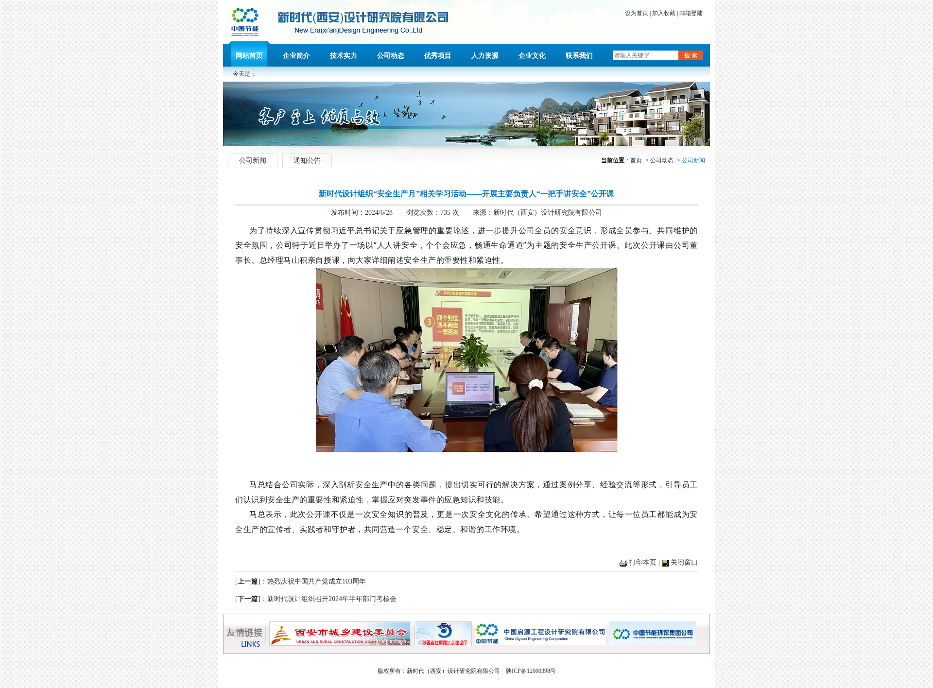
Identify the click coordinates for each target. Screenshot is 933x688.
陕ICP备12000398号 (531, 671)
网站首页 (249, 55)
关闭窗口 (684, 562)
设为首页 (636, 13)
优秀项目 (437, 55)
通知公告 (307, 160)
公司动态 (390, 55)
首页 (636, 160)
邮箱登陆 (691, 13)
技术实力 (343, 55)
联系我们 (579, 55)
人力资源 (485, 55)
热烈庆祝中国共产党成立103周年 (316, 581)
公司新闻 (252, 160)
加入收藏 (663, 13)
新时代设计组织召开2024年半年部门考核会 (332, 598)
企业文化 (532, 55)
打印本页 (643, 562)
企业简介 (296, 55)
